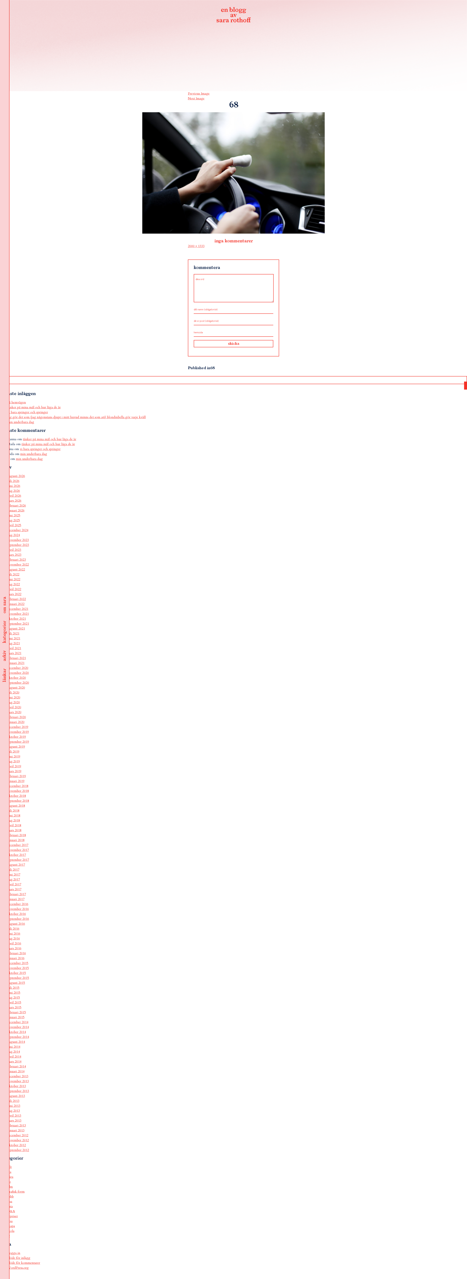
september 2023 (18, 545)
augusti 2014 (16, 1042)
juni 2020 (13, 697)
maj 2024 (13, 535)
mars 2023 (14, 554)
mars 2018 (14, 830)
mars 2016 (14, 948)
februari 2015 (16, 1012)
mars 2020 (14, 712)
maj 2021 (13, 643)
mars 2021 (14, 653)
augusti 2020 (16, 687)
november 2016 (18, 909)
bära (10, 1177)
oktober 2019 (16, 737)
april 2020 (14, 707)
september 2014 (18, 1037)
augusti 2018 (16, 805)
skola (10, 1231)
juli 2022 (13, 574)
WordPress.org (18, 1268)
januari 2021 (15, 663)
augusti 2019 (16, 746)
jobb (10, 1196)
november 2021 (18, 614)
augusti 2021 (16, 628)
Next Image (196, 98)
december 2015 (17, 963)
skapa (11, 1226)
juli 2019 (13, 751)
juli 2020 (13, 692)
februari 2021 (16, 658)
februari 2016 (16, 953)
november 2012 (18, 1140)
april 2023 (14, 550)
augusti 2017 (16, 864)
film (10, 1186)
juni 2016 (13, 933)
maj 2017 (13, 879)
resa (10, 1221)
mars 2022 (14, 594)
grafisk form (16, 1191)
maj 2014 (13, 1051)
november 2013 (18, 1081)
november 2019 (18, 732)
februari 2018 (16, 835)
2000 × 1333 (196, 246)
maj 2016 (13, 938)
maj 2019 (13, 761)
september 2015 (18, 978)
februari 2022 (16, 599)
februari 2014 (16, 1066)
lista (10, 1206)
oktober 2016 (16, 914)
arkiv (4, 655)
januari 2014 (15, 1071)
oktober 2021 (16, 618)
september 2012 (18, 1150)
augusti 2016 (16, 923)
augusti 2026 (16, 476)
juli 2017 (13, 869)
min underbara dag (20, 422)
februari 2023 (16, 559)
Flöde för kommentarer (23, 1263)
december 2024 (17, 530)
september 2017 (18, 860)
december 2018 (17, 786)
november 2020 (18, 673)
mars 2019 (14, 771)
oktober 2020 (16, 677)
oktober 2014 (16, 1032)
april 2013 (14, 1115)
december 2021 (17, 609)
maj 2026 (13, 491)
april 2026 (14, 495)
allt (9, 1167)
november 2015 (18, 968)
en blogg (233, 15)
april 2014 (14, 1056)
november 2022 (18, 564)
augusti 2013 (16, 1096)
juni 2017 (13, 874)
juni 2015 (13, 992)
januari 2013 (15, 1130)
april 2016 (14, 943)
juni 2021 (13, 638)
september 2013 (18, 1091)
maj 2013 (13, 1110)
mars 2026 (14, 500)
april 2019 (14, 766)
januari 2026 (15, 510)
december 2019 (17, 727)
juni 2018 (13, 815)
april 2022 (14, 589)
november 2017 (18, 850)
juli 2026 (13, 481)
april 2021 (14, 648)
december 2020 (17, 668)
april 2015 (14, 1002)
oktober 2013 (16, 1086)
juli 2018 (13, 810)
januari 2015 (15, 1017)
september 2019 (18, 741)
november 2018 (18, 791)
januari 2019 (15, 781)
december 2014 (17, 1022)
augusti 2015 (16, 983)
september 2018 (18, 800)
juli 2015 (13, 987)
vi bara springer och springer (27, 412)
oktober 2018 (16, 796)
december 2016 (17, 904)
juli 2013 (13, 1101)
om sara (4, 605)
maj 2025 (13, 520)
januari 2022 (15, 604)
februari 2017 (16, 894)
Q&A (11, 1211)
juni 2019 (13, 756)
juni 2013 (13, 1106)
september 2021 (18, 623)
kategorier (4, 632)
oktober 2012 (16, 1145)
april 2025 (14, 525)
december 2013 (17, 1076)
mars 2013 (14, 1120)
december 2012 (17, 1135)
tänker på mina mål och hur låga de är (34, 407)
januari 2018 (15, 840)
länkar (4, 675)
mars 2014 (14, 1061)
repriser (12, 1216)
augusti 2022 (16, 569)
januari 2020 (15, 722)
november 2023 (18, 540)
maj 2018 (13, 820)
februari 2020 (16, 717)
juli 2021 (13, 633)
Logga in (13, 1253)
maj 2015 (13, 997)
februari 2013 (16, 1125)
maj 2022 (13, 584)
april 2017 (14, 884)
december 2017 (17, 845)
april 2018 (14, 825)
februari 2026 (16, 505)
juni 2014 (13, 1046)
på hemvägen (16, 402)
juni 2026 (13, 486)
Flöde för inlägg (18, 1258)
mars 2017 (14, 889)
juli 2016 (13, 928)
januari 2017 (15, 899)
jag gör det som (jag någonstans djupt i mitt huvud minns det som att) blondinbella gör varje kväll (76, 417)
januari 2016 (15, 958)
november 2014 (18, 1027)
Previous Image (199, 93)
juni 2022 (13, 579)
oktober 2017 (16, 855)
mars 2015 (14, 1007)
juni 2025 (13, 515)
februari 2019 (16, 776)
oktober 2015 (16, 973)
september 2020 (18, 682)
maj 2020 (13, 702)
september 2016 (18, 919)
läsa (9, 1201)
